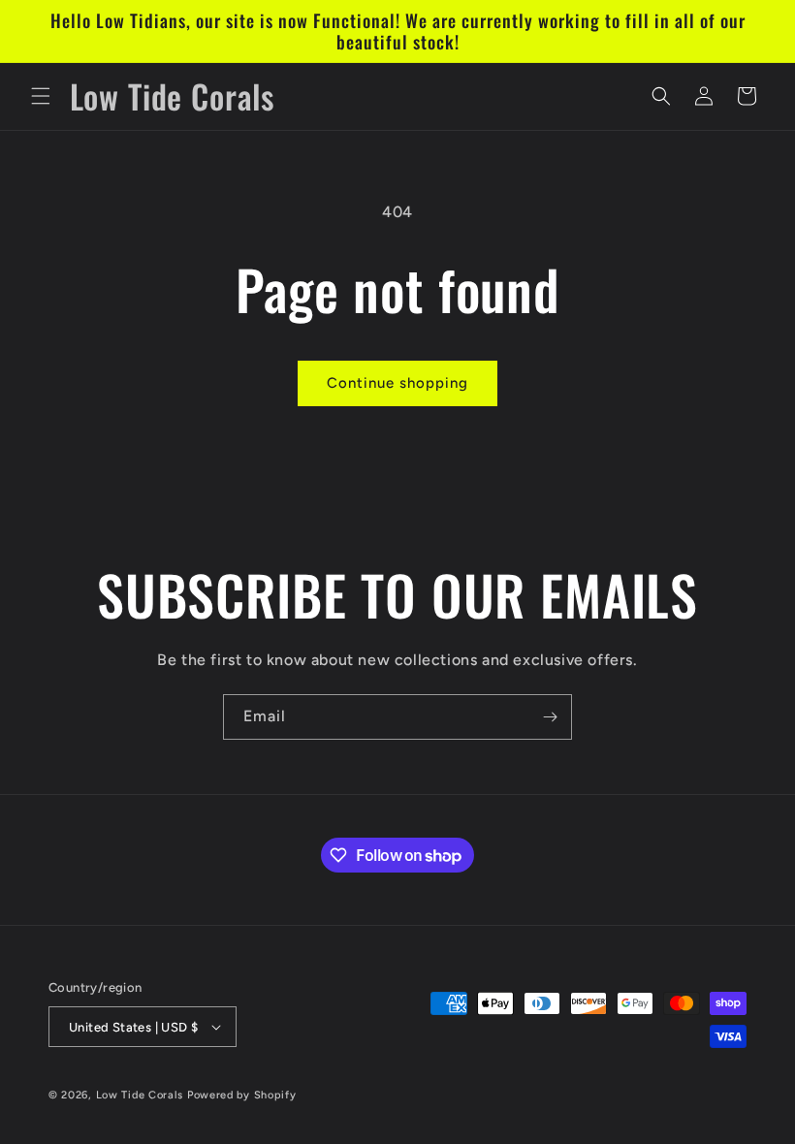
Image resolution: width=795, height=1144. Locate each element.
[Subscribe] (549, 717)
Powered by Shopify (242, 1095)
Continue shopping (397, 383)
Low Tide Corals (140, 1095)
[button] (40, 96)
